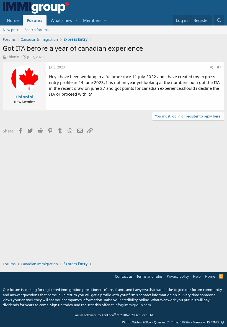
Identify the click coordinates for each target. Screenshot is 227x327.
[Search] (219, 20)
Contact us (124, 276)
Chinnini (13, 56)
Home (13, 20)
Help (197, 276)
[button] (76, 20)
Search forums (36, 29)
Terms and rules (149, 276)
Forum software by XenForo (113, 315)
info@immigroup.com (133, 304)
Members (92, 20)
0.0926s (185, 322)
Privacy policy (178, 276)
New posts (11, 29)
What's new (62, 20)
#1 (219, 67)
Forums (34, 20)
